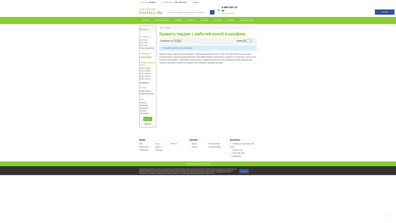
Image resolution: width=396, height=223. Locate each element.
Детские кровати (162, 20)
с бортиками (146, 57)
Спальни (204, 20)
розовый (145, 113)
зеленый (145, 108)
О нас (141, 144)
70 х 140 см (146, 71)
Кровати (145, 20)
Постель (230, 20)
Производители (247, 20)
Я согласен (244, 171)
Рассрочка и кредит (214, 147)
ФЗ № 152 (174, 144)
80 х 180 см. (146, 79)
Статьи (157, 144)
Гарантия (158, 147)
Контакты (196, 2)
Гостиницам (159, 150)
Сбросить (147, 124)
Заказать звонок (228, 13)
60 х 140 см (146, 68)
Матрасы (191, 20)
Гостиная (218, 20)
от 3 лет (145, 43)
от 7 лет (145, 45)
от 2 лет (145, 40)
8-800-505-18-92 (230, 9)
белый (144, 103)
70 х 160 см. (146, 73)
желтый (145, 105)
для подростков (148, 48)
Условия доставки (214, 144)
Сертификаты (143, 150)
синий (144, 111)
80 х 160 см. (146, 76)
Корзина (384, 12)
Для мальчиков (148, 94)
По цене (178, 41)
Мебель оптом (143, 147)
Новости (194, 144)
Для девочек (146, 91)
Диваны (178, 20)
